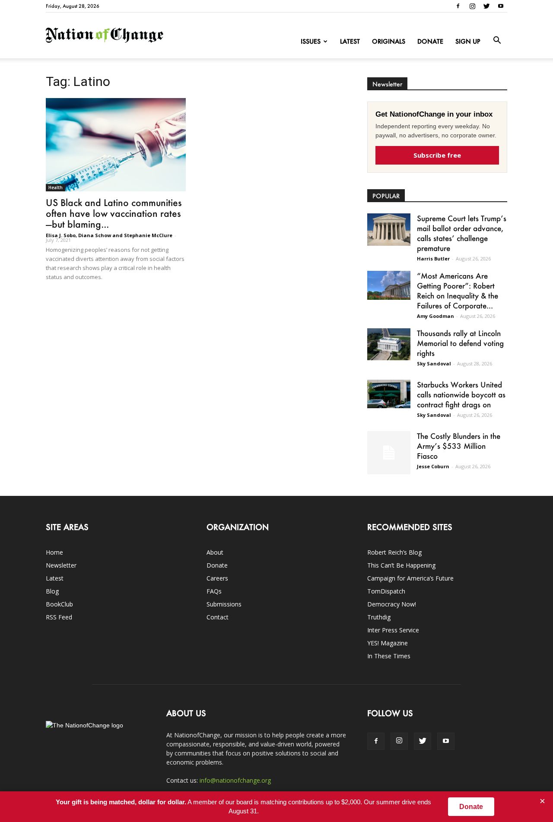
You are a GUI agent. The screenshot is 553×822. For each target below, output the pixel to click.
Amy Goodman (435, 316)
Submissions (224, 604)
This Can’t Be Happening (401, 565)
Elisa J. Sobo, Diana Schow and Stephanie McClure (109, 235)
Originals (388, 41)
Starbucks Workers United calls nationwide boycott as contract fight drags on (461, 394)
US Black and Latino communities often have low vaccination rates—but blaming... (114, 213)
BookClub (59, 604)
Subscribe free (437, 155)
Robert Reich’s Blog (394, 552)
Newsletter (61, 565)
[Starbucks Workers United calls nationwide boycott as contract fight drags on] (388, 394)
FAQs (214, 591)
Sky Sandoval (434, 363)
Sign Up (467, 41)
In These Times (388, 656)
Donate (430, 41)
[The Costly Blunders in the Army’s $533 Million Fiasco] (388, 452)
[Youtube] (500, 6)
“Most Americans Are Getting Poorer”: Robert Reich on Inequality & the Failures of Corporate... (457, 290)
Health (55, 187)
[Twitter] (486, 6)
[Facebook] (457, 6)
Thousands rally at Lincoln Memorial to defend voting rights (460, 343)
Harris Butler (433, 258)
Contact (218, 617)
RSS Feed (59, 617)
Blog (52, 591)
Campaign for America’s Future (410, 578)
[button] (496, 40)
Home (54, 552)
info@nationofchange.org (235, 780)
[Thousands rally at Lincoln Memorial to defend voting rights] (388, 344)
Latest (350, 41)
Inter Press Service (393, 630)
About (215, 552)
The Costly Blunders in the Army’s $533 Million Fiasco (458, 445)
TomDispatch (386, 591)
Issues (311, 41)
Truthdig (379, 617)
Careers (217, 578)
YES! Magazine (387, 643)
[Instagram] (472, 6)
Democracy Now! (391, 604)
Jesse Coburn (433, 466)
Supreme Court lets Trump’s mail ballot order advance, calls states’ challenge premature (461, 233)
